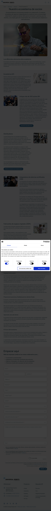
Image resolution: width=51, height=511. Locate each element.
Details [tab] (25, 245)
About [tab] (42, 245)
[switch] (19, 264)
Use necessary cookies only (25, 268)
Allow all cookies (41, 268)
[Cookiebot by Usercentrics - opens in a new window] (44, 242)
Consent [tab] (9, 245)
